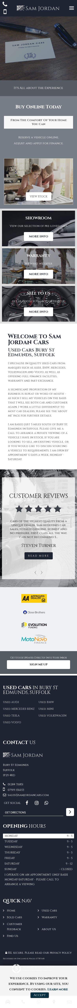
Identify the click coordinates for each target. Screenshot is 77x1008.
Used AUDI (11, 702)
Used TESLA (11, 716)
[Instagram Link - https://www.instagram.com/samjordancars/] (36, 803)
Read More (16, 556)
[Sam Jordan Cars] (23, 757)
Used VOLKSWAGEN (52, 716)
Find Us (12, 936)
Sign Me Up (39, 664)
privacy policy (61, 953)
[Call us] (5, 4)
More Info (38, 236)
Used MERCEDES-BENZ (19, 709)
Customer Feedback (14, 926)
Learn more (57, 989)
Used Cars (49, 910)
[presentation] (35, 572)
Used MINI (46, 709)
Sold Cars (14, 917)
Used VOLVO (12, 722)
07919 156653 (15, 790)
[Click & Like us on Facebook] (26, 803)
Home (11, 910)
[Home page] (38, 8)
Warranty (49, 917)
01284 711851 (15, 784)
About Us (49, 929)
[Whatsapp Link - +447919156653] (46, 803)
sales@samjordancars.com (28, 795)
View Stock (38, 196)
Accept (40, 995)
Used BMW (46, 702)
